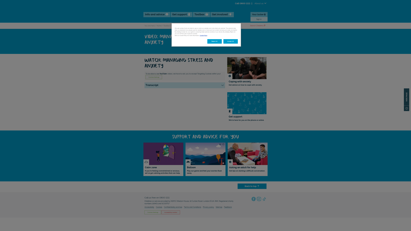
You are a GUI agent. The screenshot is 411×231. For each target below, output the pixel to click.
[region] (206, 35)
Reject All (214, 41)
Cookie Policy (203, 35)
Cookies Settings (182, 41)
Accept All (230, 41)
